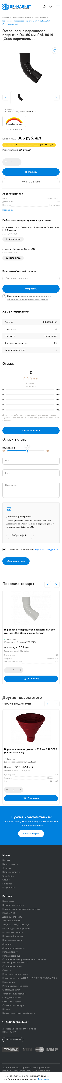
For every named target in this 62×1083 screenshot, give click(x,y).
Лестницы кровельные (13, 948)
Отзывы (6, 879)
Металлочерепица (11, 956)
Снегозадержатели (11, 989)
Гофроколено (40, 17)
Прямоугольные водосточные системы (21, 909)
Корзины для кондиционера (16, 928)
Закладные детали (11, 920)
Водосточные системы (22, 17)
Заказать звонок (13, 1039)
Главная (5, 17)
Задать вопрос (31, 833)
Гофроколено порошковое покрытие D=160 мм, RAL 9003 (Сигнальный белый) (29, 631)
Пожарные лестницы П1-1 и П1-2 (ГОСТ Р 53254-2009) (29, 978)
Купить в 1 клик (31, 181)
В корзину (31, 172)
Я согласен (43, 1079)
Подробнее (8, 210)
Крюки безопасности (12, 940)
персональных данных (46, 549)
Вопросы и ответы (11, 872)
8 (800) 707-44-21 (17, 1022)
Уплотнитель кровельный (14, 993)
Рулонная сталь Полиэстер (15, 986)
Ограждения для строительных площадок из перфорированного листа (24, 961)
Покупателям (8, 887)
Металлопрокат (9, 952)
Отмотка (6, 970)
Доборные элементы (12, 917)
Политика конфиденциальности (16, 1070)
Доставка (6, 868)
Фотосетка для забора (13, 1005)
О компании (8, 876)
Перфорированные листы (15, 974)
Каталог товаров (10, 864)
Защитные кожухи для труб (15, 924)
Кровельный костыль (12, 936)
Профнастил (8, 982)
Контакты (7, 883)
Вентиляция (8, 901)
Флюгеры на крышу (11, 1001)
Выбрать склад (13, 239)
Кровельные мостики (12, 932)
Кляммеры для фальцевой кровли (18, 1013)
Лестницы (7, 944)
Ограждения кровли (12, 966)
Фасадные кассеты (11, 997)
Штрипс (6, 1009)
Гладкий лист (8, 913)
